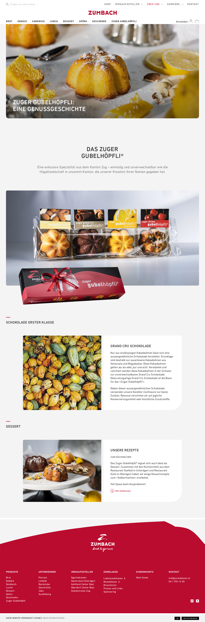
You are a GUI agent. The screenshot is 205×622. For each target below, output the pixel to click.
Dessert (68, 21)
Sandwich (38, 21)
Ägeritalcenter (79, 578)
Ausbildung (45, 594)
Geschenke (99, 21)
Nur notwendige (190, 618)
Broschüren (110, 585)
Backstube (44, 584)
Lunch (54, 21)
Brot (9, 21)
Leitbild (43, 581)
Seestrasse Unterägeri (83, 581)
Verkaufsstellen (127, 4)
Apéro (83, 21)
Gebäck (22, 21)
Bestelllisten (110, 582)
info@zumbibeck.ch (179, 578)
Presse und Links (113, 588)
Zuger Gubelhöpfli (124, 21)
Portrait (43, 578)
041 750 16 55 (177, 582)
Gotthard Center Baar (82, 584)
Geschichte (45, 588)
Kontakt (193, 4)
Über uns (153, 4)
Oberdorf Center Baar (83, 588)
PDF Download (123, 491)
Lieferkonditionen (113, 578)
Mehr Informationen (54, 618)
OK (177, 618)
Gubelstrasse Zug (80, 591)
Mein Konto (142, 578)
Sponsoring (110, 592)
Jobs (41, 591)
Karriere (173, 4)
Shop (107, 4)
